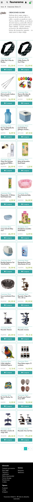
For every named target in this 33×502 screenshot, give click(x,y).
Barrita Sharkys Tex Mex (7, 398)
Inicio (2, 7)
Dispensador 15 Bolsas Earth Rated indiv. (8, 196)
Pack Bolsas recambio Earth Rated (24, 229)
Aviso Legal (5, 470)
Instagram (5, 492)
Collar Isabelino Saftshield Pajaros (6, 364)
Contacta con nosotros (8, 468)
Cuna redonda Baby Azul (7, 229)
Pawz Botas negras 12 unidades (25, 364)
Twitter (4, 490)
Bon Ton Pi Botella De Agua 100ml (7, 128)
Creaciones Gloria (13, 7)
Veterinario (21, 472)
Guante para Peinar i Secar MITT (24, 398)
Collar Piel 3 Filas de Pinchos (7, 61)
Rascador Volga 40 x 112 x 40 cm (24, 297)
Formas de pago (6, 478)
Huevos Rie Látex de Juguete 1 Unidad (24, 95)
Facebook (5, 488)
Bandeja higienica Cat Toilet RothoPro (7, 263)
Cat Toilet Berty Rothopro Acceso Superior (23, 128)
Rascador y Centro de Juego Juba (7, 431)
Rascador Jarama (23, 330)
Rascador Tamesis (6, 330)
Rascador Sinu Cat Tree (25, 431)
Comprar (9, 70)
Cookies (4, 482)
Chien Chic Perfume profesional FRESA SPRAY (7, 162)
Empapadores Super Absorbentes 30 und (24, 263)
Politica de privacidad (8, 476)
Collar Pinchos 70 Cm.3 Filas (23, 61)
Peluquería (21, 470)
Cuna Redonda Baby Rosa (24, 196)
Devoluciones (6, 480)
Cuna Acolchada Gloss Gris (8, 297)
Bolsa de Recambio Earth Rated (24, 162)
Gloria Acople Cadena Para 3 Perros (8, 95)
